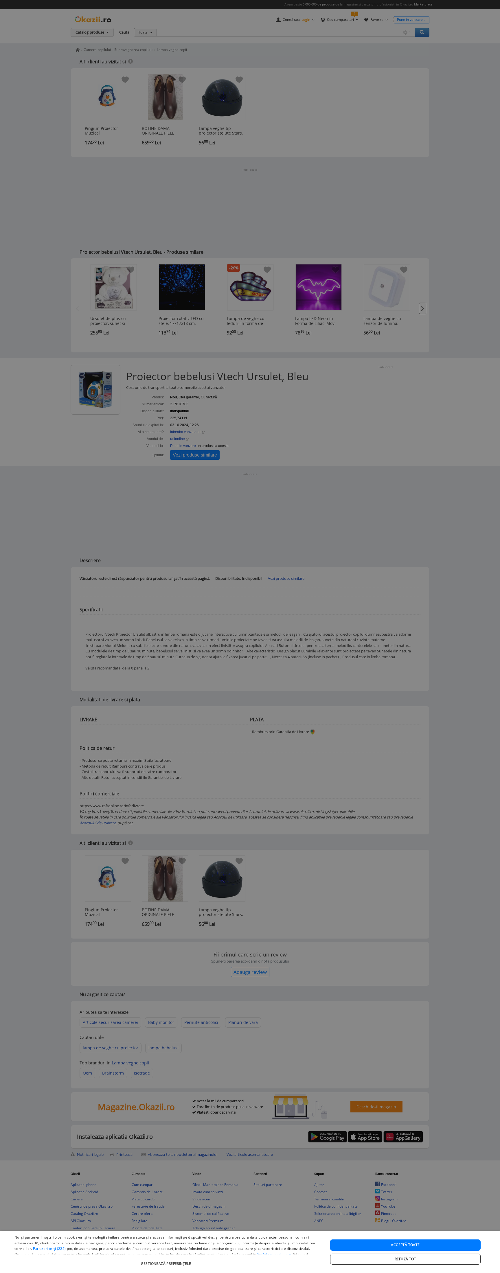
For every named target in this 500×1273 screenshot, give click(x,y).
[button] (166, 1261)
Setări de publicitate (274, 1254)
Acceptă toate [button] (405, 1244)
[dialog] (250, 1252)
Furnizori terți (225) (49, 1248)
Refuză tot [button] (405, 1259)
